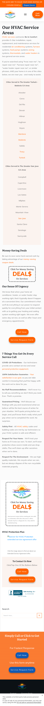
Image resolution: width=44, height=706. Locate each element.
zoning (31, 50)
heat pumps (15, 50)
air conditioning (18, 46)
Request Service (29, 5)
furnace (36, 46)
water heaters (31, 53)
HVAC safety (22, 426)
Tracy (22, 151)
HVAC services (8, 37)
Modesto (22, 140)
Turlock (22, 157)
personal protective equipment (15, 369)
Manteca (22, 134)
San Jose (22, 218)
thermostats (15, 53)
